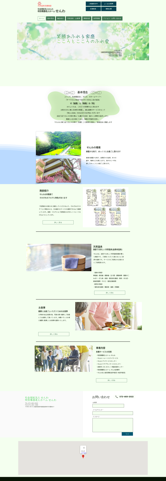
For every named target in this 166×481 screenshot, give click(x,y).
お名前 (95, 402)
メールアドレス (97, 410)
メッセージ (96, 416)
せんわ (60, 10)
